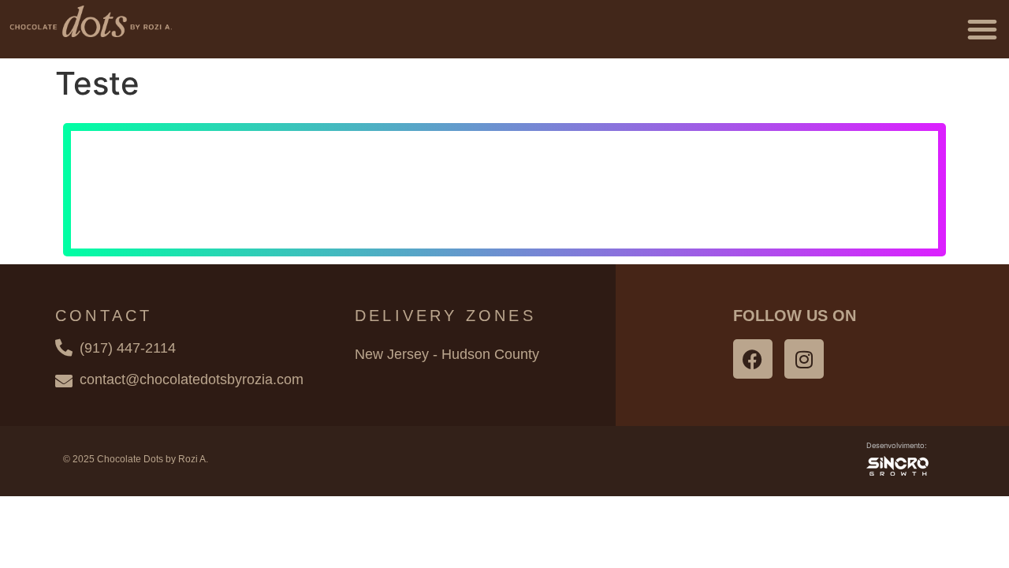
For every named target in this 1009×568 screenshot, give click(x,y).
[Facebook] (753, 359)
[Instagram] (804, 359)
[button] (982, 29)
